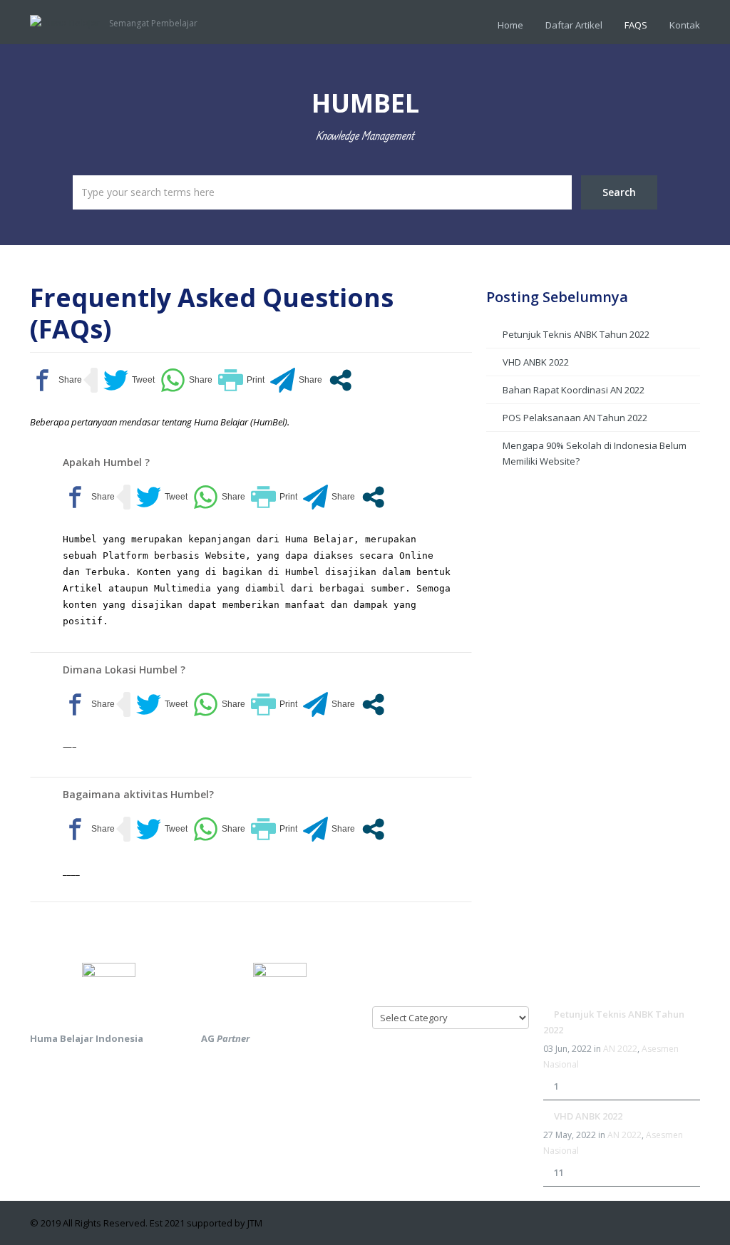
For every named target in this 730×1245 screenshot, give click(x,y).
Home (510, 25)
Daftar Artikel (573, 25)
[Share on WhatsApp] (186, 380)
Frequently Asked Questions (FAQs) (212, 313)
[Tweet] (129, 380)
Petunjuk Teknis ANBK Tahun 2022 (576, 334)
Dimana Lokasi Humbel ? (124, 669)
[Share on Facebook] (56, 380)
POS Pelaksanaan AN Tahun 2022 (575, 417)
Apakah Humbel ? (106, 462)
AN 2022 (620, 1049)
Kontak (684, 25)
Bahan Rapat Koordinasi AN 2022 (573, 389)
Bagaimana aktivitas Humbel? (138, 794)
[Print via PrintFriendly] (241, 380)
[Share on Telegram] (296, 380)
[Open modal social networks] (340, 380)
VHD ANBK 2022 (536, 362)
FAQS (635, 25)
